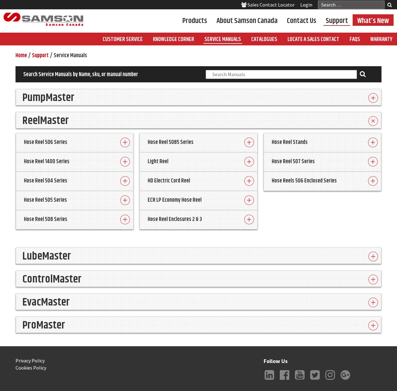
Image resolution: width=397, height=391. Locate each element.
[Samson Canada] (43, 19)
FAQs (355, 39)
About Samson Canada (247, 20)
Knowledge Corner (173, 39)
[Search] (390, 5)
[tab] (198, 97)
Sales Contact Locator (271, 5)
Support (337, 20)
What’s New (373, 20)
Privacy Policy (30, 360)
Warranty (381, 39)
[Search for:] (351, 5)
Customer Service (123, 39)
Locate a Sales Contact (313, 39)
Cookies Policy (31, 368)
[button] (198, 97)
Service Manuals (222, 39)
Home (21, 55)
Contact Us (301, 20)
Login (306, 5)
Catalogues (264, 39)
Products (194, 20)
